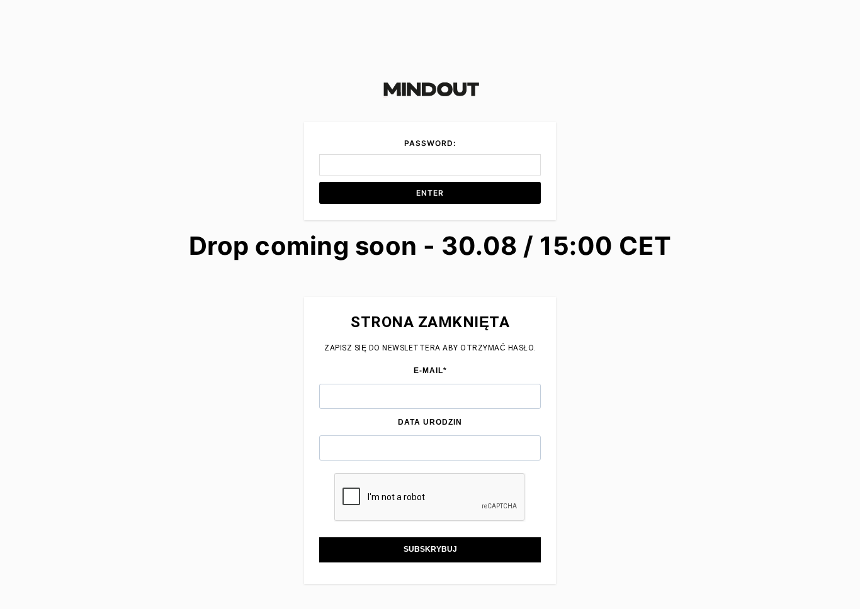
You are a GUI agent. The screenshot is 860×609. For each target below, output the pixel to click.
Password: (430, 143)
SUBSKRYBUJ (430, 549)
